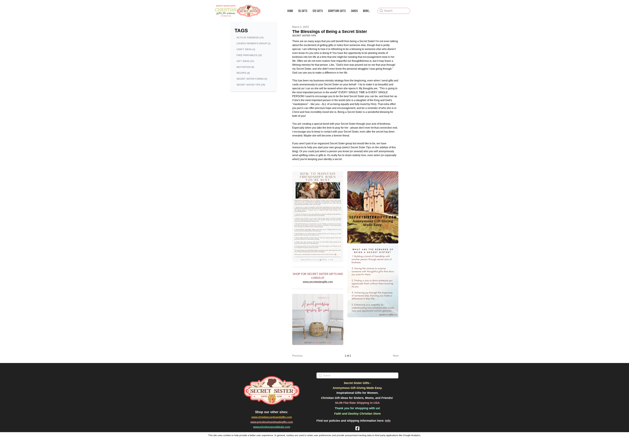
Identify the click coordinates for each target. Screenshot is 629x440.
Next (395, 355)
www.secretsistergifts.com (318, 281)
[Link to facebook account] (357, 428)
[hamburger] (265, 6)
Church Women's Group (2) (254, 43)
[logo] (237, 11)
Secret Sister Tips (304, 35)
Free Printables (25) (249, 55)
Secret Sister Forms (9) (252, 78)
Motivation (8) (245, 67)
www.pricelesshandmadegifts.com (271, 422)
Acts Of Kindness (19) (250, 37)
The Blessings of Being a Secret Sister (329, 31)
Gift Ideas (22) (245, 61)
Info (388, 420)
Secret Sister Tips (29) (251, 84)
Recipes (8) (243, 73)
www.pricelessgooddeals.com (271, 427)
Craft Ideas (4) (246, 49)
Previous (297, 355)
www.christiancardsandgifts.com (271, 417)
